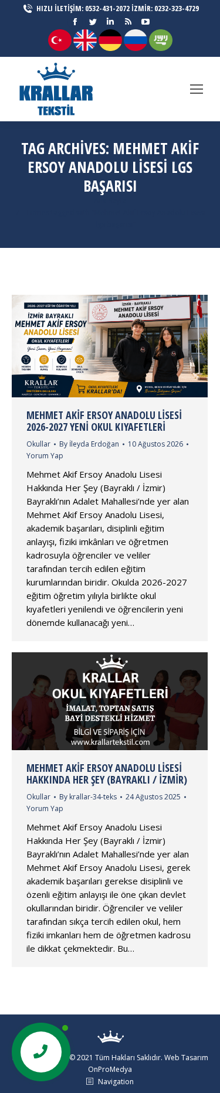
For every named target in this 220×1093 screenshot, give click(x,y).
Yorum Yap (44, 456)
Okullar (38, 444)
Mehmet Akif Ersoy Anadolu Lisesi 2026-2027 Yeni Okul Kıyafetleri (104, 421)
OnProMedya (110, 1069)
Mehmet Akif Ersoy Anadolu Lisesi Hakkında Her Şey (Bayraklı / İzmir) (106, 773)
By (89, 444)
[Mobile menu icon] (196, 89)
